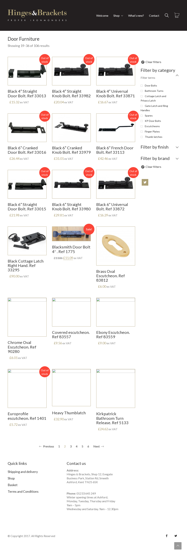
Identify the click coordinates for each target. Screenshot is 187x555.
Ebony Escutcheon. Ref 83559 (113, 334)
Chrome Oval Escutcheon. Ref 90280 (22, 347)
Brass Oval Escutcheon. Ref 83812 (110, 276)
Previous (48, 446)
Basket (13, 485)
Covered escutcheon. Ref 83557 (71, 334)
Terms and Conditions (23, 491)
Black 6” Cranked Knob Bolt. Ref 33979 (71, 150)
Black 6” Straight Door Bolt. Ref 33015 (27, 206)
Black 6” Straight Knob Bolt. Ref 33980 (71, 206)
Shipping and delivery (23, 472)
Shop (11, 478)
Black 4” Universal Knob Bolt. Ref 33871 (115, 93)
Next (96, 446)
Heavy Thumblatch (69, 413)
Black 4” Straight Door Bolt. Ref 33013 (27, 93)
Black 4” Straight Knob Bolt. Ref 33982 (71, 93)
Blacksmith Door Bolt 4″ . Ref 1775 (71, 249)
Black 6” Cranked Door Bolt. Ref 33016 (27, 150)
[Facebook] (166, 535)
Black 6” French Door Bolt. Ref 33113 (114, 150)
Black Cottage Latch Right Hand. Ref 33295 (25, 265)
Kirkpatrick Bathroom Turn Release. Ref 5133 (112, 418)
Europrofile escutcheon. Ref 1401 (27, 416)
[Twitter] (175, 535)
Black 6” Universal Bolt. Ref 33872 (112, 206)
